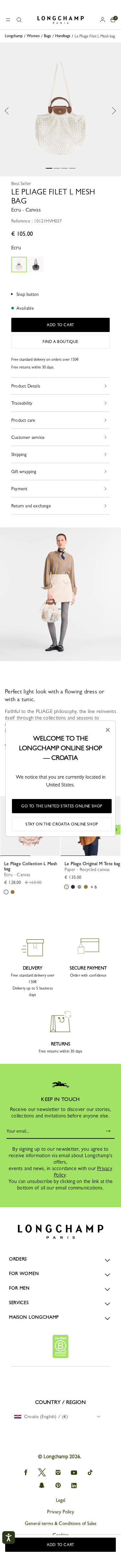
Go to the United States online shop (61, 806)
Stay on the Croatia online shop (61, 824)
